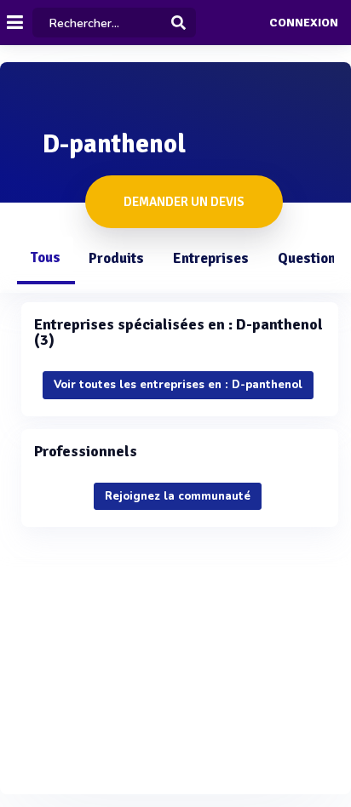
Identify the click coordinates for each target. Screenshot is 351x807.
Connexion (303, 23)
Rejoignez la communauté (177, 496)
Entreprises (211, 258)
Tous (45, 257)
